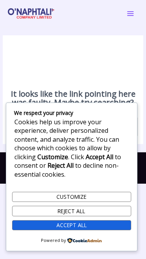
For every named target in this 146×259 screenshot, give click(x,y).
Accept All (71, 225)
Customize (71, 196)
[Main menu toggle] (131, 13)
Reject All (71, 211)
